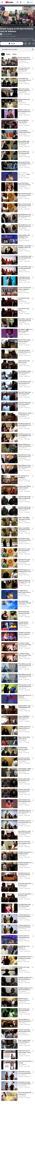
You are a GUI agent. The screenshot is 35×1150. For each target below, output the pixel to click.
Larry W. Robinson (22, 61)
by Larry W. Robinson (7, 34)
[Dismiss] (32, 49)
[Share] (29, 43)
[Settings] (24, 2)
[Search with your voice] (20, 2)
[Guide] (2, 2)
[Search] (17, 2)
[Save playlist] (25, 43)
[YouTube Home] (9, 2)
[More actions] (33, 43)
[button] (17, 16)
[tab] (3, 54)
